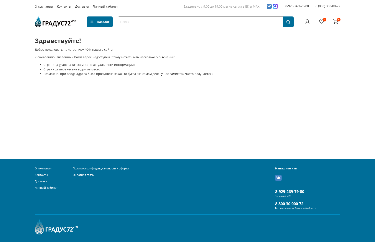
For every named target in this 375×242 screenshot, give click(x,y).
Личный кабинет (105, 6)
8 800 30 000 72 (289, 203)
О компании (44, 6)
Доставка (82, 6)
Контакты (64, 6)
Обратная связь (83, 175)
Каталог (103, 22)
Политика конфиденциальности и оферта (101, 168)
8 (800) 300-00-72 (328, 6)
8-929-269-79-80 (297, 6)
